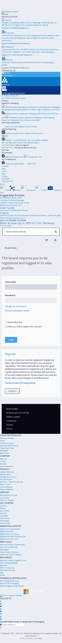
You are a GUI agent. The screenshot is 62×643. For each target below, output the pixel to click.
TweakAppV (4, 549)
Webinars (3, 565)
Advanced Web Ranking (9, 445)
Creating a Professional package (12, 200)
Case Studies (5, 518)
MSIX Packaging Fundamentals (12, 586)
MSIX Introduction (7, 568)
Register (12, 391)
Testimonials (4, 521)
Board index (12, 408)
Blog (3, 174)
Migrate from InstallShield (10, 529)
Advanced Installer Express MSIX (12, 544)
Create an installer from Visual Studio (14, 203)
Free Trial (3, 506)
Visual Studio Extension (9, 552)
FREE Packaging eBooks (9, 563)
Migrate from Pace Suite (9, 539)
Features (5, 14)
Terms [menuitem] (9, 428)
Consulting (4, 498)
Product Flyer (5, 523)
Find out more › (6, 225)
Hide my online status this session (24, 326)
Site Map (38, 638)
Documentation (6, 479)
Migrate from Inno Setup (9, 534)
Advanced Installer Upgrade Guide (13, 560)
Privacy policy (28, 383)
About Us (3, 459)
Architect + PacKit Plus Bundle (11, 482)
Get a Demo (4, 511)
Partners (3, 464)
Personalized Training (8, 495)
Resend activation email (17, 310)
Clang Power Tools (7, 448)
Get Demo (5, 145)
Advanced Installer (7, 438)
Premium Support (7, 500)
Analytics (5, 166)
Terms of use (12, 383)
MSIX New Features (7, 570)
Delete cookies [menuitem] (13, 416)
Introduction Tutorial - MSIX (11, 198)
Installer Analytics (7, 443)
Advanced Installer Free (9, 547)
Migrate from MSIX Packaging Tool (13, 536)
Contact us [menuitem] (11, 420)
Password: (10, 295)
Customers (4, 516)
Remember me (14, 322)
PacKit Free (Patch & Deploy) (10, 554)
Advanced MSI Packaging (9, 583)
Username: (10, 281)
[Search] (55, 231)
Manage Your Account (8, 477)
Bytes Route (4, 453)
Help (3, 169)
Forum (4, 171)
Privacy (29, 638)
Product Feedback (6, 489)
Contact (3, 461)
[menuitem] (55, 240)
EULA (22, 638)
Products (5, 101)
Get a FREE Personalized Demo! (14, 98)
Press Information (6, 466)
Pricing (4, 176)
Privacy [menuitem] (9, 424)
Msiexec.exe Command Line (10, 205)
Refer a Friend (5, 484)
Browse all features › (11, 96)
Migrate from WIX (6, 531)
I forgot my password (15, 306)
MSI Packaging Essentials (9, 581)
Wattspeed (4, 450)
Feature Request (6, 487)
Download (5, 179)
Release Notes (5, 474)
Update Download (7, 472)
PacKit (2, 440)
